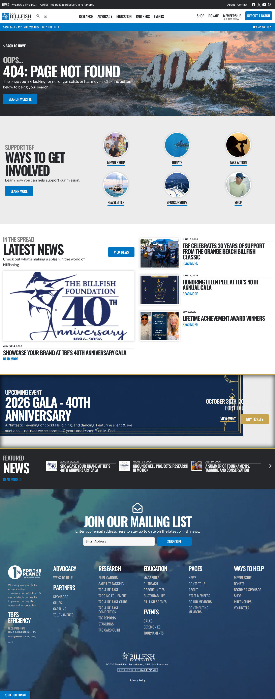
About (231, 4)
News (5, 4)
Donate (213, 15)
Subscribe (174, 541)
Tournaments (63, 614)
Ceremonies (152, 627)
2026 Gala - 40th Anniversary (21, 27)
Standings (106, 623)
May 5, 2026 (189, 311)
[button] (270, 465)
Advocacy (104, 16)
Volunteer (241, 607)
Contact (242, 4)
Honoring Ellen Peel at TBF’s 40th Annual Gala (220, 284)
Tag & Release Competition (108, 609)
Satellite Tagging (111, 583)
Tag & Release (108, 589)
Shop (200, 15)
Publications (108, 577)
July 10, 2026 (140, 461)
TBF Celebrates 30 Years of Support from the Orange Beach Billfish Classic (224, 251)
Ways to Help (63, 577)
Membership (232, 15)
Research (86, 16)
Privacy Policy (137, 680)
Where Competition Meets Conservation (226, 468)
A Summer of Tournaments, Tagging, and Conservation (155, 468)
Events (159, 16)
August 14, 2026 (12, 346)
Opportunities (154, 589)
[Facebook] (253, 4)
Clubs (57, 602)
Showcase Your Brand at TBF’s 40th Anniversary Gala (64, 352)
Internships (243, 601)
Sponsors (60, 596)
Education (123, 16)
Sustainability (154, 595)
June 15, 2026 (190, 239)
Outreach (151, 583)
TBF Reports (107, 617)
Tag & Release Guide (112, 601)
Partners (143, 16)
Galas (148, 620)
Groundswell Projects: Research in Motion (88, 468)
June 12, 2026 (190, 275)
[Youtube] (264, 4)
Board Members (200, 601)
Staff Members (199, 595)
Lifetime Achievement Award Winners (224, 318)
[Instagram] (270, 4)
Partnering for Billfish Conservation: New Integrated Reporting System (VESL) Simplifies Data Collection (75, 4)
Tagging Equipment (112, 595)
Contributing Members (199, 609)
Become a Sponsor (248, 589)
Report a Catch (258, 15)
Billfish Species (155, 601)
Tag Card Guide (109, 630)
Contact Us (197, 583)
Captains (59, 608)
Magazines (151, 577)
